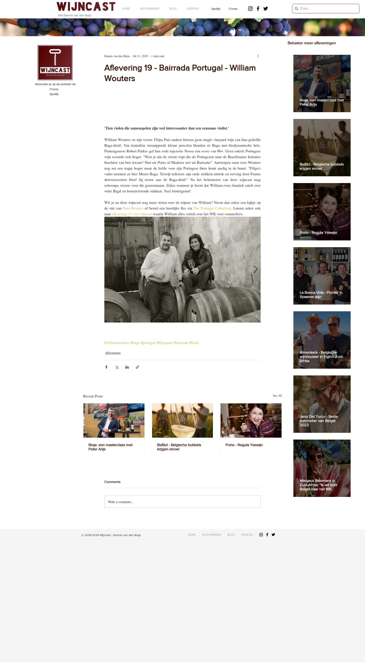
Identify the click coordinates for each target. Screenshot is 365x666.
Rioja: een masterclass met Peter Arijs (110, 447)
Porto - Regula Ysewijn (244, 445)
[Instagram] (250, 9)
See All (277, 395)
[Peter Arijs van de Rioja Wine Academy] (113, 420)
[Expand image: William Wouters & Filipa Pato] (182, 270)
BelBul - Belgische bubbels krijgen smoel (179, 447)
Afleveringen (113, 353)
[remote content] (182, 112)
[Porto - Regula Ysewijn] (251, 420)
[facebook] (258, 9)
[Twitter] (266, 9)
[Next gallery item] (255, 270)
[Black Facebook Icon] (267, 534)
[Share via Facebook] (106, 367)
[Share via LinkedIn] (127, 367)
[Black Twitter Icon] (273, 534)
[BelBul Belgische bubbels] (182, 420)
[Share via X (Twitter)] (117, 367)
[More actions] (258, 55)
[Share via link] (137, 367)
